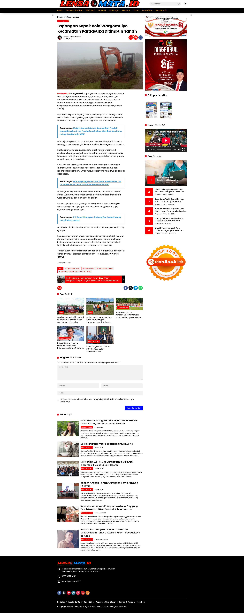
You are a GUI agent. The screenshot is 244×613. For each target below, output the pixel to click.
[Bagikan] (140, 37)
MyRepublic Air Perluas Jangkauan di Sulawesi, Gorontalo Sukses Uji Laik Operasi (107, 463)
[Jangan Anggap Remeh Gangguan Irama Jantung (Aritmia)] (68, 491)
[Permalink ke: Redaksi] (60, 37)
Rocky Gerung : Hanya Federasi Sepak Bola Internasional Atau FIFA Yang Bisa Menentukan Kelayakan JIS (70, 345)
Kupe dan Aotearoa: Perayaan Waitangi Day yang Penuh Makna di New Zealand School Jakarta (109, 507)
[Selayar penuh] (183, 149)
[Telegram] (135, 288)
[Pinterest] (69, 593)
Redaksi (66, 37)
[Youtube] (83, 593)
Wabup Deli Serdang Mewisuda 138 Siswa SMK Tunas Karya (169, 219)
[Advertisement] (44, 51)
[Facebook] (126, 288)
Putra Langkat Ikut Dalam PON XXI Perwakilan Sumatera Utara (98, 349)
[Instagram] (78, 593)
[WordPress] (73, 593)
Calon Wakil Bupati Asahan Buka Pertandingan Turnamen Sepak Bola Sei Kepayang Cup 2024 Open (99, 320)
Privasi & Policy (126, 602)
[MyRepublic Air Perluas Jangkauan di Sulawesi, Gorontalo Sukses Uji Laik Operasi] (68, 468)
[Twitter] (130, 288)
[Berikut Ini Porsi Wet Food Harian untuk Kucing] (68, 449)
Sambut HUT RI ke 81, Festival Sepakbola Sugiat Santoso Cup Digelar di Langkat (70, 319)
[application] (166, 140)
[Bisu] (179, 149)
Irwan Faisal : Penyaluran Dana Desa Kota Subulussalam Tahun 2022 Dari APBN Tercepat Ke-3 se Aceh (110, 532)
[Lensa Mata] (99, 3)
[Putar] (148, 149)
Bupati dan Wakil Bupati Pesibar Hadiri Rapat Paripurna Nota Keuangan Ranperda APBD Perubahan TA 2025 (169, 200)
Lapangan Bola (73, 268)
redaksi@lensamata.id (71, 581)
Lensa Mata (63, 93)
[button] (178, 4)
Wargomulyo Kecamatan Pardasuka (76, 271)
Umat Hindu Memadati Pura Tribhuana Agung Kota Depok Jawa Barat (168, 229)
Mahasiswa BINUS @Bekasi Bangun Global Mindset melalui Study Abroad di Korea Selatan (109, 422)
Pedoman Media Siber (106, 602)
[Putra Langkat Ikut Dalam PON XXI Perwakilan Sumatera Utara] (99, 335)
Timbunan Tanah (106, 268)
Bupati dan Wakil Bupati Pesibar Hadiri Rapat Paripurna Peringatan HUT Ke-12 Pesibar (170, 210)
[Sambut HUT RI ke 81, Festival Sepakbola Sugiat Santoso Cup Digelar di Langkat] (70, 306)
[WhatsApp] (140, 288)
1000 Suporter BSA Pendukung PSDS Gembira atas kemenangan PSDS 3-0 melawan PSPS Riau (128, 315)
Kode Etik (88, 602)
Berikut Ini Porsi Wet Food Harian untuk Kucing (107, 443)
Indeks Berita (74, 602)
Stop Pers (140, 602)
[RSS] (88, 593)
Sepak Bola (89, 268)
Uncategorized (63, 21)
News (61, 312)
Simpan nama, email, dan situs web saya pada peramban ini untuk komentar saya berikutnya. (97, 400)
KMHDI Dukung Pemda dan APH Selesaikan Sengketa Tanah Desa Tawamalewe (170, 190)
